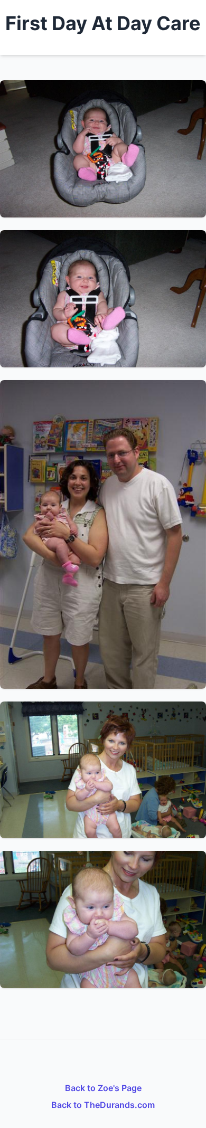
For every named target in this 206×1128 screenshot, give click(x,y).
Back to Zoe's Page (103, 1088)
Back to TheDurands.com (103, 1104)
